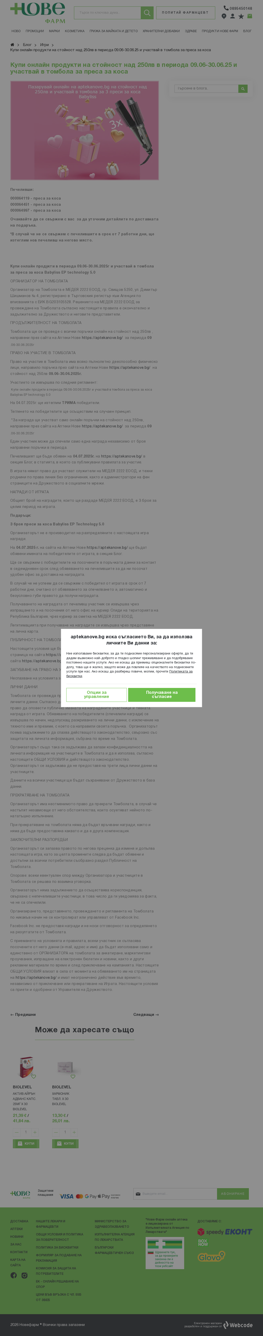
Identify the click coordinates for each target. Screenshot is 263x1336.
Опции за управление (96, 695)
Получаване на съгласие (162, 695)
